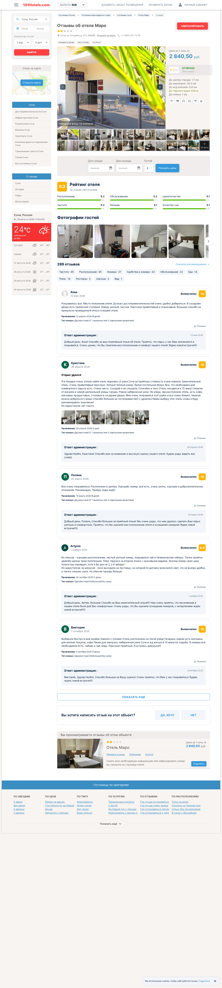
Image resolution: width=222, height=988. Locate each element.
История (19, 189)
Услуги (96, 42)
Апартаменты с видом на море (126, 812)
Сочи (17, 183)
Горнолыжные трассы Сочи (29, 151)
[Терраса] (193, 145)
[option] (111, 87)
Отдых (18, 195)
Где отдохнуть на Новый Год (62, 805)
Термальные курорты (121, 801)
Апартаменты (85, 801)
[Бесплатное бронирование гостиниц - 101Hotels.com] (36, 5)
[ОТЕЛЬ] (73, 134)
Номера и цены (66, 42)
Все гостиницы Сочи (25, 163)
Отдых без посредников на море (191, 809)
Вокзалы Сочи (22, 130)
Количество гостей (24, 36)
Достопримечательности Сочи (30, 111)
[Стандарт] (62, 134)
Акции (48, 809)
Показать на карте (106, 35)
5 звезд (18, 801)
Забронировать (192, 26)
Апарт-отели (84, 805)
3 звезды (19, 812)
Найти (31, 52)
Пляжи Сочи (21, 157)
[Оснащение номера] (95, 134)
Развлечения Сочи (24, 123)
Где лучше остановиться (154, 801)
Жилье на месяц (55, 801)
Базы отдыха (84, 812)
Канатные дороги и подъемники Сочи (31, 143)
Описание (135, 754)
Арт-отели (83, 809)
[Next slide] (208, 241)
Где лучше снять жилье (154, 805)
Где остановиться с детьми (156, 812)
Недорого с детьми (56, 812)
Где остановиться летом (154, 809)
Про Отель (83, 42)
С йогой (112, 805)
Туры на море (180, 801)
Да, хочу (167, 715)
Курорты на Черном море (187, 805)
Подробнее (198, 763)
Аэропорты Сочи (23, 136)
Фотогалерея (22, 201)
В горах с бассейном (184, 812)
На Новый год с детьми (122, 809)
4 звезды (19, 809)
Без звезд (19, 805)
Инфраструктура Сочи (26, 117)
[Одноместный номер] (182, 134)
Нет (193, 715)
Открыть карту (32, 82)
